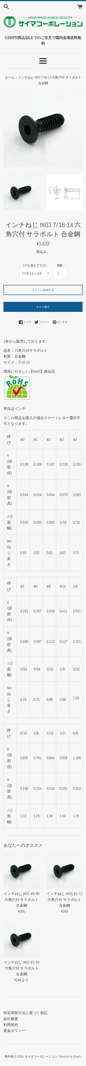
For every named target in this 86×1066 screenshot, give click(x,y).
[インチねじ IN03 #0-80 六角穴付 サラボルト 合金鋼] (21, 871)
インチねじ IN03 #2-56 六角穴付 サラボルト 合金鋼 (21, 968)
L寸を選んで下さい (35, 265)
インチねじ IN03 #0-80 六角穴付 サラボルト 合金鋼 (21, 899)
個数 (60, 265)
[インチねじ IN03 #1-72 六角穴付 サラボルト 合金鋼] (65, 871)
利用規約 (10, 1024)
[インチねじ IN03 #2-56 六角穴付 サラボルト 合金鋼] (21, 939)
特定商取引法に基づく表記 (25, 1012)
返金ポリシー (14, 1030)
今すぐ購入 (43, 306)
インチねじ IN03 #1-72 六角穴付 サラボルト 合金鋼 (64, 899)
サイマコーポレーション (41, 1056)
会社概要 (10, 1018)
